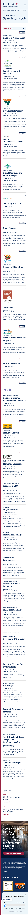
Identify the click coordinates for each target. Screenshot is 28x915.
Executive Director (11, 433)
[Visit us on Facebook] (3, 877)
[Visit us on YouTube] (15, 877)
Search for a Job (16, 10)
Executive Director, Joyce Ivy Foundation (14, 665)
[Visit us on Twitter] (10, 877)
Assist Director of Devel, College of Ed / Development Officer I (13, 739)
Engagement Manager (12, 610)
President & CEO (10, 486)
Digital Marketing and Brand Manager (12, 174)
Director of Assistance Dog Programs (14, 339)
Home (4, 10)
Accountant (8, 307)
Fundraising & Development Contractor (14, 637)
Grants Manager (10, 228)
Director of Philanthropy (13, 267)
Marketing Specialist (12, 203)
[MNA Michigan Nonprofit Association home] (10, 5)
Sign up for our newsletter (13, 853)
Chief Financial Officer (12, 141)
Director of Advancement (14, 38)
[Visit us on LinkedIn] (8, 877)
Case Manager (9, 560)
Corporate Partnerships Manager (13, 710)
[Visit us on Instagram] (5, 877)
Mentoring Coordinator (13, 464)
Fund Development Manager (11, 72)
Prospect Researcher (12, 363)
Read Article (6, 802)
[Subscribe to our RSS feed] (17, 878)
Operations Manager (12, 762)
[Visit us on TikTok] (12, 877)
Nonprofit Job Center (9, 10)
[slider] (5, 905)
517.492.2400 (5, 874)
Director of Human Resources (11, 584)
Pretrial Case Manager (12, 535)
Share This (24, 10)
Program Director (10, 509)
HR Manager (8, 685)
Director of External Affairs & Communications (14, 399)
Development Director (13, 111)
